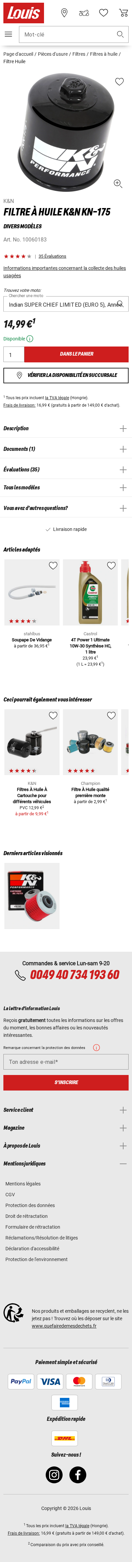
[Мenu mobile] (8, 34)
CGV (10, 1194)
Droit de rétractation (26, 1216)
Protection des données (30, 1205)
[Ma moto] (84, 13)
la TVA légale (57, 397)
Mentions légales (23, 1183)
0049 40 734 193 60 (74, 975)
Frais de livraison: (19, 405)
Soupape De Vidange (32, 639)
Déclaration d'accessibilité (32, 1248)
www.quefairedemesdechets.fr (64, 1326)
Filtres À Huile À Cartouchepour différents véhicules (32, 795)
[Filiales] (64, 13)
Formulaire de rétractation (32, 1227)
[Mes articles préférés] (103, 13)
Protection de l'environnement (36, 1259)
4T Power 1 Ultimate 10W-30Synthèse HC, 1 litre (90, 646)
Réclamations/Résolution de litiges (41, 1237)
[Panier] (123, 13)
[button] (120, 34)
